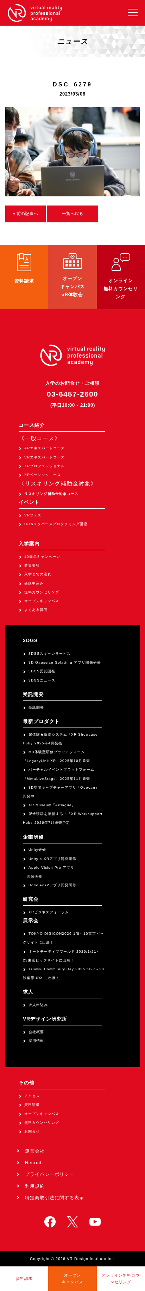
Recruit (33, 1162)
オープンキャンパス (41, 601)
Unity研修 (37, 850)
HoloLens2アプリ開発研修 (52, 885)
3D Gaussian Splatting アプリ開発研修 (65, 662)
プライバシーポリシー (49, 1174)
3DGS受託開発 (42, 671)
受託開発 (36, 707)
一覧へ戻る (72, 213)
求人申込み (38, 1005)
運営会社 (35, 1151)
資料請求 (32, 1105)
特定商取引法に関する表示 (54, 1197)
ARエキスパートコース (44, 448)
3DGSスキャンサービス (50, 654)
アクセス (32, 1096)
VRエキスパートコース (44, 457)
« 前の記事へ (25, 213)
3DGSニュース (42, 680)
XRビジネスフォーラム (49, 912)
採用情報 (36, 1041)
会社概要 (36, 1032)
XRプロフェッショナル (44, 466)
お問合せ (32, 1131)
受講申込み (34, 583)
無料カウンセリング (41, 592)
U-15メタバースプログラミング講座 (56, 524)
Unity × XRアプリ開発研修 (52, 859)
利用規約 (35, 1186)
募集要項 (32, 565)
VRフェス (33, 515)
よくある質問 (36, 610)
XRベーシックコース (42, 475)
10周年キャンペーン (42, 557)
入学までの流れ (37, 574)
